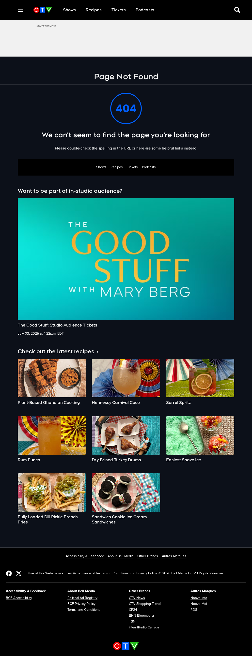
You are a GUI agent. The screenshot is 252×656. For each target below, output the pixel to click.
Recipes (94, 10)
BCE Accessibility (19, 598)
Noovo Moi (198, 604)
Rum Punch (29, 460)
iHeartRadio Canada (144, 627)
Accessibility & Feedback (85, 556)
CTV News (137, 598)
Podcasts (145, 10)
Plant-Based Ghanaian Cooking (49, 402)
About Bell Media (120, 556)
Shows (69, 10)
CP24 (133, 610)
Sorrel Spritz (178, 402)
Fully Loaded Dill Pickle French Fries (48, 519)
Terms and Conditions (83, 610)
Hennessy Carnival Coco (116, 402)
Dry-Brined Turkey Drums (116, 460)
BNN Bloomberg (141, 615)
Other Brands (147, 556)
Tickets (118, 10)
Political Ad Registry (82, 598)
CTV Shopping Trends (145, 604)
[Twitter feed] (19, 573)
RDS (193, 610)
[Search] (12, 10)
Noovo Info (198, 598)
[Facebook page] (9, 573)
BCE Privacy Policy (81, 604)
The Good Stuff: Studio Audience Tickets (57, 325)
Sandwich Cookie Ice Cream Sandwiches (119, 519)
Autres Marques (174, 556)
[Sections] (21, 10)
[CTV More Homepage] (42, 10)
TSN (132, 621)
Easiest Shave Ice (183, 460)
